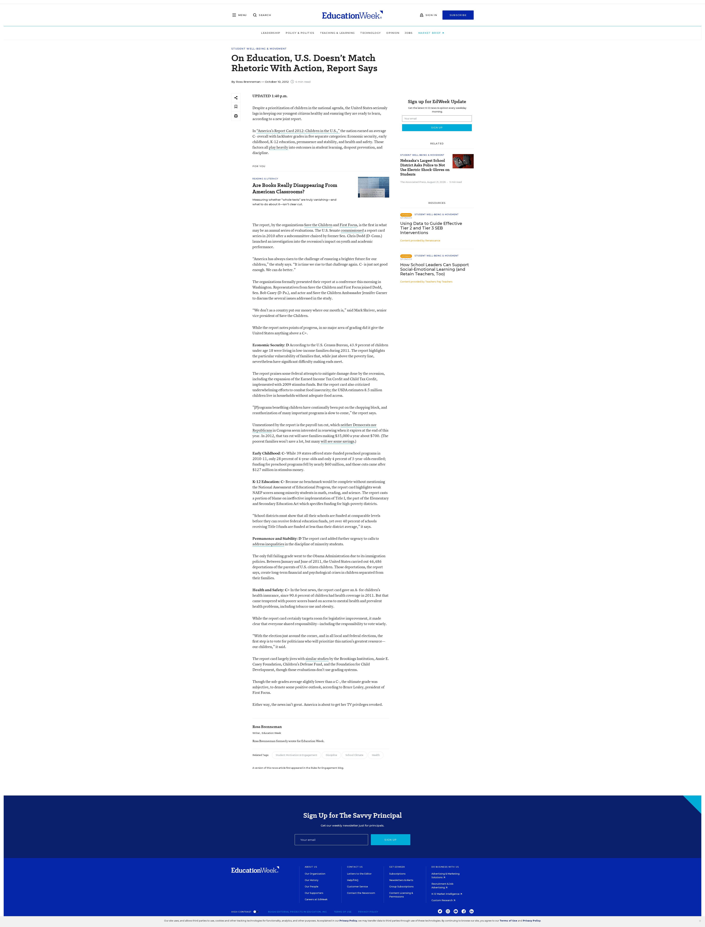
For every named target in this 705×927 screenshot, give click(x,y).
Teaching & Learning (337, 32)
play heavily (278, 147)
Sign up (390, 839)
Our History (311, 880)
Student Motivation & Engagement (296, 755)
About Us (311, 867)
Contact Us (355, 867)
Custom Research (442, 900)
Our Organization (315, 873)
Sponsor (406, 218)
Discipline (331, 755)
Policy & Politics (300, 32)
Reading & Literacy (265, 178)
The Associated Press (413, 182)
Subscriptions (397, 873)
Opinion (392, 32)
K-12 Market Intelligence (445, 894)
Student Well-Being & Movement (259, 48)
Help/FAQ (352, 880)
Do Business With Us (445, 867)
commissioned (352, 230)
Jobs (409, 32)
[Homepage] (352, 15)
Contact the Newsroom (361, 893)
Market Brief (430, 32)
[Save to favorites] (236, 106)
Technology (370, 32)
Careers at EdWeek (316, 899)
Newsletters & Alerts (401, 880)
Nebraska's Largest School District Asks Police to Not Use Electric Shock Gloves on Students (425, 167)
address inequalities (268, 543)
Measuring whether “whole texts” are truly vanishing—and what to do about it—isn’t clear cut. (294, 202)
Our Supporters (314, 893)
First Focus (348, 224)
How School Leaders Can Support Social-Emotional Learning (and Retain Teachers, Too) (434, 269)
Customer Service (357, 886)
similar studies (317, 658)
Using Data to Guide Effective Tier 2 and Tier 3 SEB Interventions (431, 228)
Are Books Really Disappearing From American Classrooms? (294, 188)
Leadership (270, 32)
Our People (311, 886)
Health (376, 755)
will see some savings (337, 441)
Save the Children (318, 224)
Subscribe (458, 15)
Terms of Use (343, 911)
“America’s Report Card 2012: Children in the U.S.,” (298, 130)
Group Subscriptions (401, 886)
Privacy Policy (368, 911)
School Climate (354, 755)
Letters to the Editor (359, 873)
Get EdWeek (397, 867)
